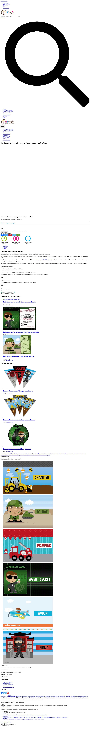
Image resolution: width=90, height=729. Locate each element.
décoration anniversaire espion (30, 455)
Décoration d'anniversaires (16, 453)
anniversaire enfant (68, 696)
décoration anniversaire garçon (43, 455)
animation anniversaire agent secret (55, 453)
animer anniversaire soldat (21, 696)
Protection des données (8, 684)
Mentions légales (6, 683)
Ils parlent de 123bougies (8, 687)
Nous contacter (6, 8)
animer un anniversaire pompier (51, 696)
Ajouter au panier (4, 232)
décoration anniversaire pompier (43, 697)
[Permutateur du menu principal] (3, 126)
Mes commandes (6, 4)
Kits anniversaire (6, 113)
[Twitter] (6, 235)
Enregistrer (3, 721)
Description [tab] (5, 246)
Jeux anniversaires (7, 112)
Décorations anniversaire (8, 111)
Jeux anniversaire (6, 131)
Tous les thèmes (6, 115)
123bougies (39, 453)
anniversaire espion (4, 455)
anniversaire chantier (59, 696)
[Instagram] (14, 235)
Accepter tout (8, 706)
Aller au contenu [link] (4, 1)
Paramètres (3, 706)
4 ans (5, 696)
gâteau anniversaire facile (69, 697)
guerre (55, 697)
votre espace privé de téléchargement (43, 259)
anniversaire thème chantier (5, 697)
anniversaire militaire (78, 696)
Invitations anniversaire (8, 129)
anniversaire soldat (85, 696)
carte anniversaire (11, 697)
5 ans (7, 696)
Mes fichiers (5, 5)
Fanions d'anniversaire (27, 453)
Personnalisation (9, 306)
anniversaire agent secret (81, 453)
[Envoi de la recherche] (19, 16)
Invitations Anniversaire (8, 110)
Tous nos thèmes (6, 134)
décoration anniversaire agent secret (16, 455)
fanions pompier (50, 697)
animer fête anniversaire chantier (30, 696)
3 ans (3, 696)
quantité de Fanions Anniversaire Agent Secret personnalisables (14, 230)
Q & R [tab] (4, 248)
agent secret (8, 453)
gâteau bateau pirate (77, 697)
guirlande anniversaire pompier (60, 697)
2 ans (1, 696)
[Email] (18, 235)
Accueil (4, 109)
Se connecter (5, 3)
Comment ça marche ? (7, 682)
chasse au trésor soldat (34, 697)
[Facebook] (2, 235)
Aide (4, 6)
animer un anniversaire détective (41, 696)
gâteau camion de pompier (84, 697)
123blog (5, 116)
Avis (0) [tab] (5, 247)
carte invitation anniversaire (19, 697)
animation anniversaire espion (69, 453)
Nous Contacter (6, 140)
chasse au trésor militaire (27, 697)
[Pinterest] (10, 235)
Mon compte (5, 135)
